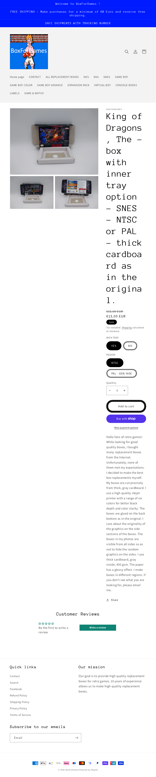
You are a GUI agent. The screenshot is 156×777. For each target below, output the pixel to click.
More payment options (126, 427)
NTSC (114, 363)
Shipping (127, 327)
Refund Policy (18, 695)
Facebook (16, 689)
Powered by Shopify (88, 769)
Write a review (98, 627)
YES (113, 346)
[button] (126, 51)
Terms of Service (20, 715)
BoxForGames (72, 769)
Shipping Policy (19, 702)
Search (14, 682)
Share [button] (114, 600)
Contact (15, 676)
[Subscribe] (76, 737)
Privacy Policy (18, 708)
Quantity (111, 382)
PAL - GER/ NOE (121, 373)
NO (130, 346)
